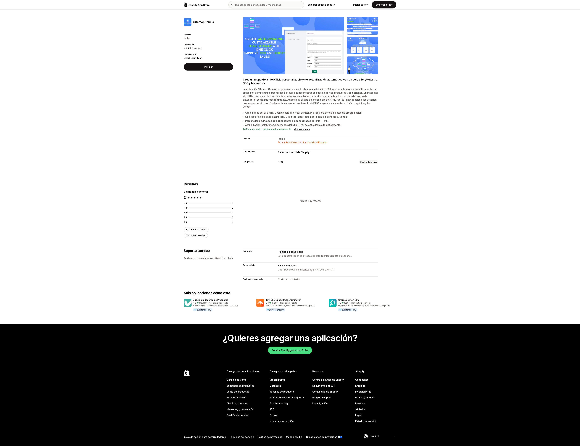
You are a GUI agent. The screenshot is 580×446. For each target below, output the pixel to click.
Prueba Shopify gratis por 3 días (290, 350)
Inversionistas (363, 391)
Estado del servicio (366, 421)
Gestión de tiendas (237, 415)
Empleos (360, 385)
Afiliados (360, 409)
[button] (217, 305)
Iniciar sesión (360, 4)
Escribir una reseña (196, 229)
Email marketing (278, 403)
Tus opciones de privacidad (321, 436)
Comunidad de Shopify (325, 391)
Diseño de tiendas (237, 403)
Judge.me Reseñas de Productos (210, 300)
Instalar (208, 66)
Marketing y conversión (240, 409)
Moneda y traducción (281, 421)
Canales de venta (236, 379)
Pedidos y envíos (236, 397)
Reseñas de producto (281, 391)
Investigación (320, 403)
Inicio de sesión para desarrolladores (205, 436)
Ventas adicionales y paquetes (286, 397)
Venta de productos (238, 391)
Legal (358, 415)
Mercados (275, 385)
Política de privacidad (290, 251)
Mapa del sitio (294, 436)
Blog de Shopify (321, 397)
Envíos (273, 415)
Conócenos (361, 379)
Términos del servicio (241, 436)
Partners (360, 403)
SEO (280, 162)
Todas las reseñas (195, 235)
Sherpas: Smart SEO (348, 300)
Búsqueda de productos (240, 385)
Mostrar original (302, 129)
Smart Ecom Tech (193, 58)
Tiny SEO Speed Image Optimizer (283, 300)
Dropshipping (277, 379)
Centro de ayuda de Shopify (328, 379)
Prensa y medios (364, 397)
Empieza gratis (384, 4)
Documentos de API (323, 385)
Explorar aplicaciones (320, 4)
